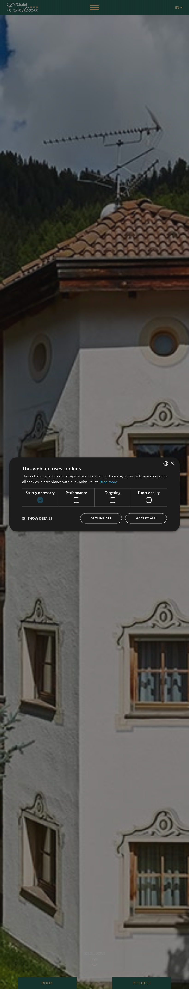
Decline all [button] (101, 518)
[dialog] (94, 494)
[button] (37, 518)
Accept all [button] (146, 518)
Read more (108, 481)
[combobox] (165, 463)
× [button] (172, 463)
